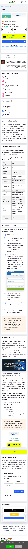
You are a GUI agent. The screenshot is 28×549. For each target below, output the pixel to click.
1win (23, 526)
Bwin (20, 533)
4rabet (14, 530)
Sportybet (7, 530)
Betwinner (22, 528)
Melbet (17, 526)
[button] (25, 514)
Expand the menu (14, 49)
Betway (5, 528)
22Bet (5, 526)
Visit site (13, 41)
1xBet (11, 526)
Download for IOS (6, 29)
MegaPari (13, 528)
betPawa (21, 530)
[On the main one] (12, 2)
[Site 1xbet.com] (14, 452)
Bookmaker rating (6, 6)
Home (2, 6)
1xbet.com (7, 82)
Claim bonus (14, 444)
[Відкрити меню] (2, 1)
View (14, 518)
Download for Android (19, 29)
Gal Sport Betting (11, 533)
